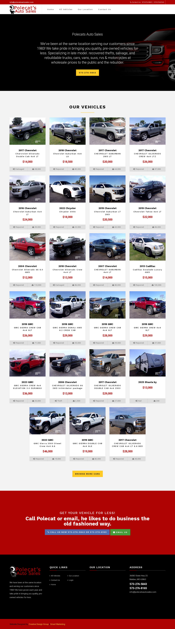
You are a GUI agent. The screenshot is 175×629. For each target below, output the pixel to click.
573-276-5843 (87, 73)
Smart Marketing (57, 624)
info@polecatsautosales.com (21, 2)
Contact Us (104, 9)
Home (50, 9)
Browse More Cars (87, 474)
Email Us (121, 532)
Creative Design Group (39, 624)
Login (71, 580)
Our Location (85, 9)
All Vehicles (65, 9)
